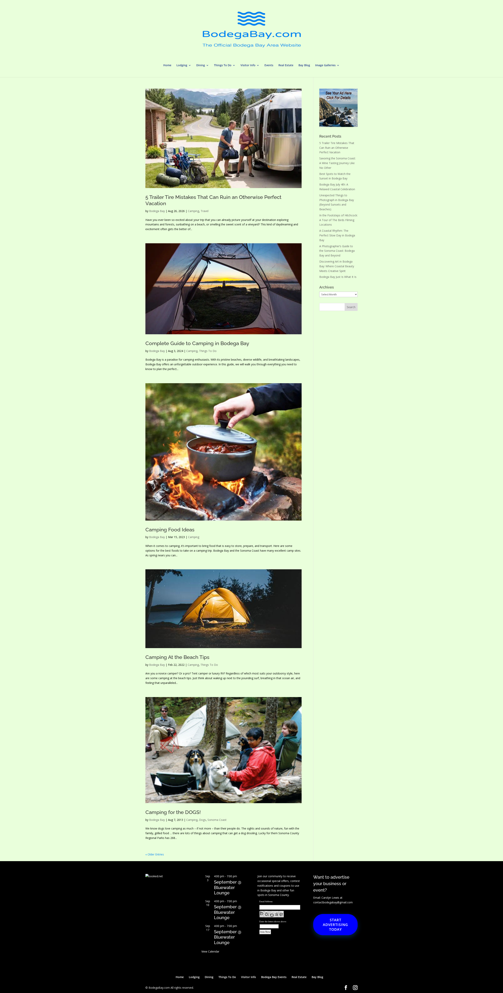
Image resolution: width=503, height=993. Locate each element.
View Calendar (210, 951)
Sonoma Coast (217, 820)
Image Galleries (325, 65)
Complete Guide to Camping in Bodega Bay (197, 343)
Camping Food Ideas (170, 530)
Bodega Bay (157, 211)
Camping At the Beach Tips (177, 657)
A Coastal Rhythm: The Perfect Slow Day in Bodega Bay (337, 235)
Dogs (202, 820)
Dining (200, 65)
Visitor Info (247, 65)
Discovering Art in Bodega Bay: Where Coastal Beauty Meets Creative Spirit (336, 266)
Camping (193, 211)
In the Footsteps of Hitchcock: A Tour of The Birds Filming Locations (338, 220)
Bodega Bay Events (273, 977)
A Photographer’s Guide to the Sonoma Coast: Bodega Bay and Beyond (337, 250)
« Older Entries (154, 854)
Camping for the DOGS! (173, 812)
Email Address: (266, 901)
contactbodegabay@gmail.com (333, 902)
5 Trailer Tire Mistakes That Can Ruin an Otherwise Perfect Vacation (336, 147)
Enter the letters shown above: (273, 921)
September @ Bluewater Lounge (227, 887)
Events (268, 65)
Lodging (181, 65)
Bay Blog (304, 65)
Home (167, 65)
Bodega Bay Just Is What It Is (337, 277)
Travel (204, 211)
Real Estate (285, 65)
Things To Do (222, 65)
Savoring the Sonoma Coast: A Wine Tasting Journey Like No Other (337, 163)
